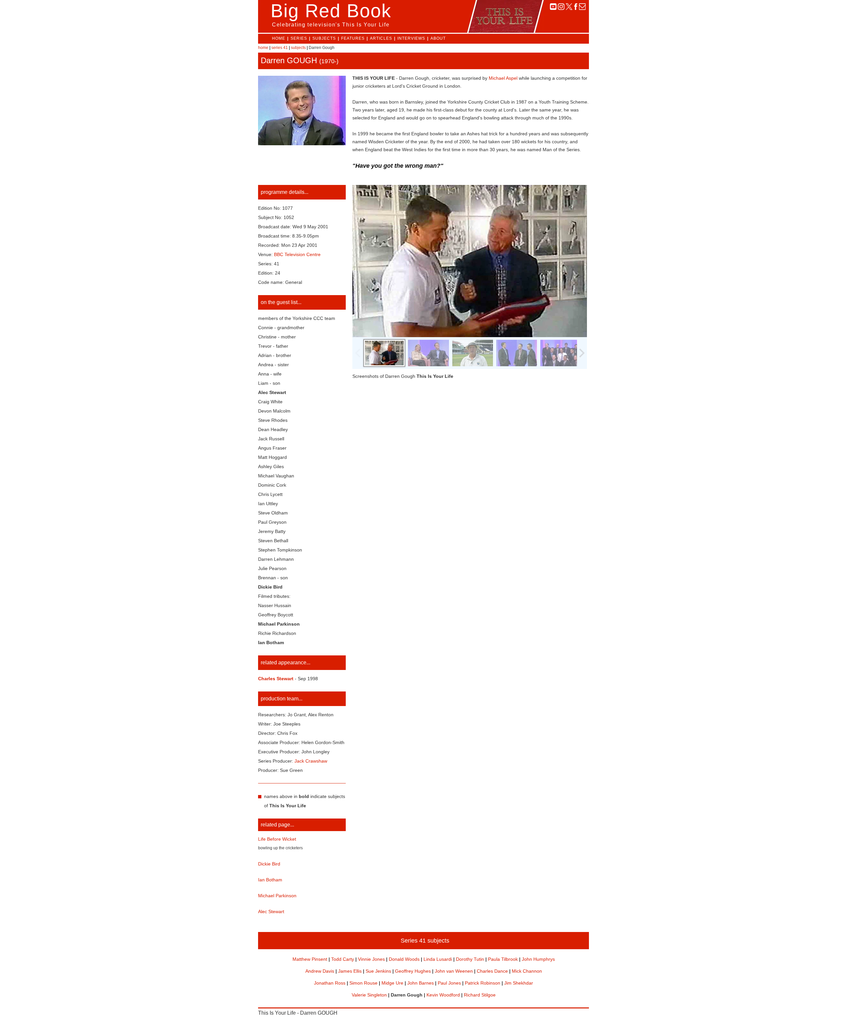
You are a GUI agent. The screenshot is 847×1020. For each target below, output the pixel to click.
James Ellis (350, 971)
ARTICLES (381, 38)
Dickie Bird (269, 863)
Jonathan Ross (329, 983)
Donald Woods (404, 959)
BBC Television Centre (297, 254)
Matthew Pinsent (309, 959)
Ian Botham (270, 879)
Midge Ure (392, 983)
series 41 (279, 47)
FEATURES (353, 38)
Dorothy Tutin (470, 959)
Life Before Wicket (277, 839)
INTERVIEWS (411, 38)
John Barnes (420, 983)
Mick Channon (527, 971)
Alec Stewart (271, 911)
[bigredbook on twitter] (569, 8)
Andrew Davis (319, 971)
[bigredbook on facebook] (575, 8)
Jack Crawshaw (310, 761)
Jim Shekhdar (518, 983)
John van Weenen (454, 971)
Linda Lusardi (438, 959)
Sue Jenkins (378, 971)
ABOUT (438, 38)
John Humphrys (538, 959)
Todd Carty (342, 959)
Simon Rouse (363, 983)
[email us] (582, 8)
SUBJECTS (324, 38)
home (263, 47)
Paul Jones (449, 983)
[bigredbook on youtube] (553, 8)
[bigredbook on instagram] (561, 8)
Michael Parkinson (277, 895)
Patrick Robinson (482, 983)
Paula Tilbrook (503, 959)
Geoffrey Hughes (413, 971)
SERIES (298, 38)
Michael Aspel (503, 78)
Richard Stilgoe (480, 995)
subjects (298, 47)
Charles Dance (492, 971)
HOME (278, 38)
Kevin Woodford (443, 995)
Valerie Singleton (369, 995)
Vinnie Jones (371, 959)
